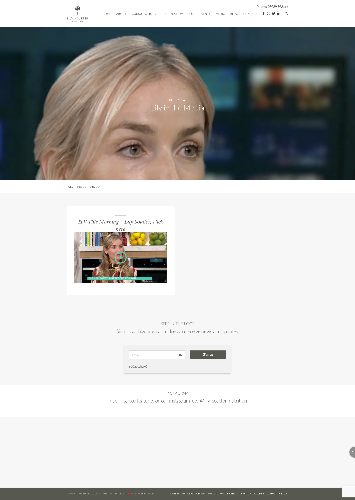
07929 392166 (278, 6)
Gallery (175, 494)
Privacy (283, 494)
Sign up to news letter (251, 494)
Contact (250, 13)
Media (220, 13)
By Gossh (148, 494)
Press (82, 186)
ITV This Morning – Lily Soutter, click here (120, 225)
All (71, 186)
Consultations (144, 13)
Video (95, 186)
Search (286, 13)
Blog (234, 13)
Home (107, 13)
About (121, 13)
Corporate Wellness (178, 13)
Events (205, 13)
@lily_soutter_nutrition (223, 400)
